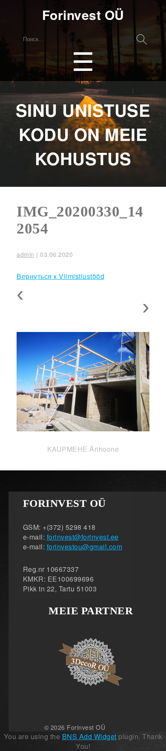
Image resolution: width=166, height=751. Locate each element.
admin (25, 254)
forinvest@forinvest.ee (83, 537)
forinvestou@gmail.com (85, 546)
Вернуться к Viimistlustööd (60, 276)
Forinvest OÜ (83, 14)
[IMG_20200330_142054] (83, 381)
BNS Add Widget (89, 736)
